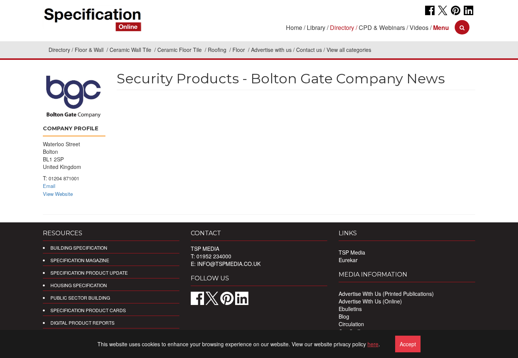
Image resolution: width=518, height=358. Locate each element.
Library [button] (316, 27)
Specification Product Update (89, 272)
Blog (344, 316)
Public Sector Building (80, 297)
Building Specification (78, 247)
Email (49, 185)
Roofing (218, 49)
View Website (58, 193)
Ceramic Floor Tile (180, 49)
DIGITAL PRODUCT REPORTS (82, 322)
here (372, 344)
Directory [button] (342, 27)
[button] (441, 27)
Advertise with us (271, 49)
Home (294, 27)
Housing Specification (78, 285)
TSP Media (352, 252)
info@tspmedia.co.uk (229, 263)
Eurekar (348, 260)
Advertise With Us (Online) (370, 301)
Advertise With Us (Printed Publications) (386, 293)
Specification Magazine (79, 260)
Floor (239, 49)
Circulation (351, 324)
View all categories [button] (348, 49)
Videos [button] (419, 27)
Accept (408, 344)
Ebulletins (350, 309)
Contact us (309, 49)
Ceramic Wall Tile (131, 49)
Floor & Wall (90, 49)
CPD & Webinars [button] (382, 27)
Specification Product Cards (88, 310)
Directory (59, 49)
